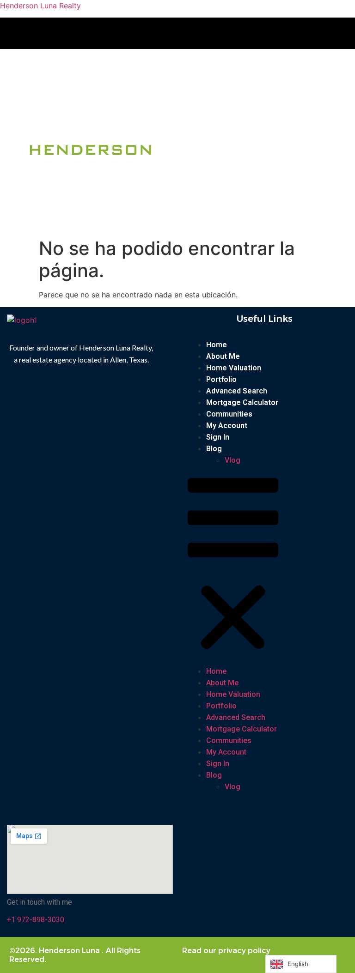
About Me (223, 356)
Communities (229, 414)
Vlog (232, 460)
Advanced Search (236, 391)
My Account (226, 425)
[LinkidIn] (209, 33)
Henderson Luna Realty (40, 5)
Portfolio (221, 379)
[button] (264, 68)
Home (216, 344)
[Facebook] (164, 33)
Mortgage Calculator (242, 402)
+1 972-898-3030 (35, 919)
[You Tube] (184, 33)
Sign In (217, 437)
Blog (214, 448)
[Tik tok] (196, 33)
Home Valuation (233, 367)
